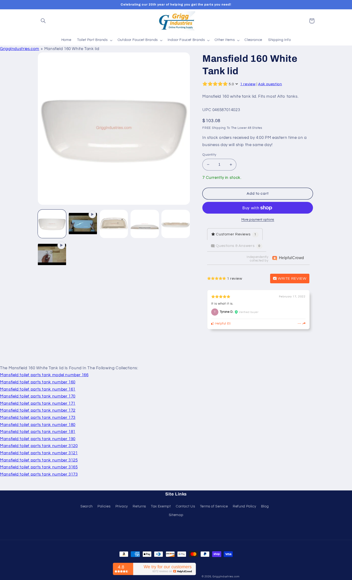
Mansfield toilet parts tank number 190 (37, 439)
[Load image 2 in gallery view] (114, 224)
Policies (103, 506)
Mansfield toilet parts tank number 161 (37, 389)
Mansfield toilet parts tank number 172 (37, 410)
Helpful (220, 323)
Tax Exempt (161, 506)
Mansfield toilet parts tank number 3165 (39, 467)
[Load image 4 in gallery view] (175, 224)
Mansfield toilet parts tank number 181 (37, 432)
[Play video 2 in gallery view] (52, 255)
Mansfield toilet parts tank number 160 (37, 382)
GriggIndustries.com (19, 49)
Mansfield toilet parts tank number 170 (37, 396)
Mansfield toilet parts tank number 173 (37, 417)
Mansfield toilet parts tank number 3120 (39, 446)
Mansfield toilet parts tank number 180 (37, 425)
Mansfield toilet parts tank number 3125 (39, 460)
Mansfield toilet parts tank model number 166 (44, 375)
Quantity (209, 154)
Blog (265, 506)
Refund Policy (244, 506)
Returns (139, 506)
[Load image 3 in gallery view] (145, 224)
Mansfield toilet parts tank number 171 (37, 403)
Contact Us (185, 506)
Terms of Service (214, 506)
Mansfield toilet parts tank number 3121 (39, 453)
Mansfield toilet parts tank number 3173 (39, 474)
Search (86, 506)
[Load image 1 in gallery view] (52, 224)
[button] (43, 20)
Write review (291, 278)
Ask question (270, 84)
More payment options (257, 219)
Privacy (121, 506)
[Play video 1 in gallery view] (83, 224)
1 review (247, 84)
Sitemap (176, 515)
